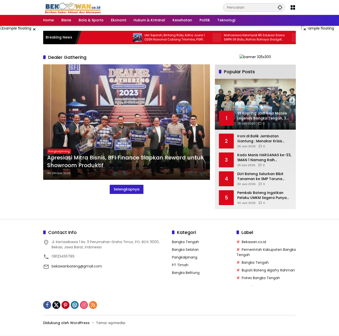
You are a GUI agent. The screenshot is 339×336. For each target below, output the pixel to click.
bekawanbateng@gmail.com (77, 266)
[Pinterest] (65, 305)
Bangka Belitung (186, 272)
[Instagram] (84, 305)
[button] (280, 7)
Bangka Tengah (185, 241)
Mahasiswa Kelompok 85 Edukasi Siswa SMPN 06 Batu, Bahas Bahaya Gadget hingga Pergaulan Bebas (242, 37)
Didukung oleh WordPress (66, 322)
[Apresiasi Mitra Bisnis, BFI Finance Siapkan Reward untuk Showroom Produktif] (126, 122)
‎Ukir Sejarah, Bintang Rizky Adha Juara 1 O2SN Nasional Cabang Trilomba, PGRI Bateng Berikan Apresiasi (163, 37)
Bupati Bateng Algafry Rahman (268, 270)
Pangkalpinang (59, 151)
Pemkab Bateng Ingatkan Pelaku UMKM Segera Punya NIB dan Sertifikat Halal (262, 195)
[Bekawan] (74, 7)
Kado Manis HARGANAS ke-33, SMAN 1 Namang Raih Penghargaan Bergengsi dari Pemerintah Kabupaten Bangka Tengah (264, 157)
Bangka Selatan (185, 249)
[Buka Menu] (293, 7)
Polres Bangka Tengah (261, 277)
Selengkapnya (126, 189)
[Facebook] (47, 305)
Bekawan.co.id (254, 241)
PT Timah (180, 264)
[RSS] (93, 305)
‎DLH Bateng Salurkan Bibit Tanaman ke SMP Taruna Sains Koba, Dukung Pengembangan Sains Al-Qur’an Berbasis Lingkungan (262, 176)
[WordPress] (75, 305)
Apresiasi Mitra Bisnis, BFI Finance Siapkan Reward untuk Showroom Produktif (125, 161)
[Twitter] (56, 305)
